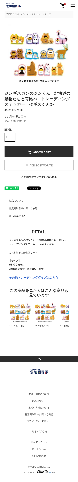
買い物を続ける (17, 216)
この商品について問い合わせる (39, 177)
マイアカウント (39, 442)
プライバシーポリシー (39, 421)
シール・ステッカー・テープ (37, 14)
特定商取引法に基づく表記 (23, 208)
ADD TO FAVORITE (41, 165)
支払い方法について (39, 408)
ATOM (43, 432)
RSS (33, 432)
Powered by (29, 472)
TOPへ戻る (39, 359)
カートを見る (39, 449)
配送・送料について (39, 394)
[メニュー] (72, 5)
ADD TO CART (42, 152)
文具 (17, 14)
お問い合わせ (39, 456)
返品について (16, 200)
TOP (9, 14)
